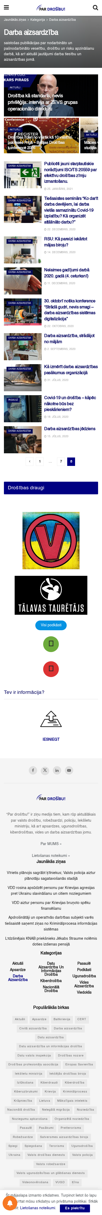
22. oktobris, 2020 (60, 326)
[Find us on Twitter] (45, 771)
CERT (81, 1019)
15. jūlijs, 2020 (58, 436)
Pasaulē (13, 400)
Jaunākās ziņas (15, 20)
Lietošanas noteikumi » (51, 856)
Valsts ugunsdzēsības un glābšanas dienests (50, 1173)
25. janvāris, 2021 (60, 189)
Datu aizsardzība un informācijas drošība (51, 969)
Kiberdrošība (51, 981)
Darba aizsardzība (62, 20)
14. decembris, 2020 (61, 252)
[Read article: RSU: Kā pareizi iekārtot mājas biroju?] (23, 249)
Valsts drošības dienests (46, 1155)
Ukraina (14, 1155)
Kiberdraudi (49, 1082)
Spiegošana (33, 1146)
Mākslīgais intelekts (72, 1101)
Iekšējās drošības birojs (67, 1073)
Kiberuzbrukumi (26, 1091)
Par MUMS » (51, 844)
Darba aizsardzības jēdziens (69, 429)
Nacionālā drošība (51, 989)
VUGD (60, 1182)
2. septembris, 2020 (61, 349)
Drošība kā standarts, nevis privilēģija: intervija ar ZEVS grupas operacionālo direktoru (43, 102)
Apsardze (18, 970)
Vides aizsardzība (84, 984)
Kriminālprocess (75, 1091)
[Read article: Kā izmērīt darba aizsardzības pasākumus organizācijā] (23, 377)
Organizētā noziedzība (72, 1119)
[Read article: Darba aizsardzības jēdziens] (23, 439)
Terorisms (56, 1146)
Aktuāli (15, 88)
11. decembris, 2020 (61, 283)
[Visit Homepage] (51, 8)
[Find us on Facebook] (33, 770)
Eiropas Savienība (79, 1064)
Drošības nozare (71, 1055)
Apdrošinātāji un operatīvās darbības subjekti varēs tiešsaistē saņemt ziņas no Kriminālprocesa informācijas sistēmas (51, 923)
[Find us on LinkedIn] (57, 770)
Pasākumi (46, 1128)
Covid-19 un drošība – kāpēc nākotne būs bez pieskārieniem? (70, 404)
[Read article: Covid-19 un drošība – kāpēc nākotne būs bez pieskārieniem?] (23, 408)
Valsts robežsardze (50, 1164)
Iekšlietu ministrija (28, 1073)
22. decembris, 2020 (61, 229)
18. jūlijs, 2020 (58, 417)
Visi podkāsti (51, 625)
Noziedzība (85, 1110)
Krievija (50, 1091)
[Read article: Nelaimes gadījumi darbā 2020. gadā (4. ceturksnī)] (23, 280)
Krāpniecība (23, 1101)
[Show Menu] (6, 8)
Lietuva (44, 1101)
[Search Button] (95, 8)
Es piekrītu (75, 1208)
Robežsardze (23, 1137)
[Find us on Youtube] (69, 770)
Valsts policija (82, 1155)
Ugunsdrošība (84, 976)
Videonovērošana (35, 1182)
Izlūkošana (25, 1082)
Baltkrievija (62, 1019)
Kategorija (37, 20)
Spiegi (13, 1146)
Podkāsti (84, 970)
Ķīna (75, 1182)
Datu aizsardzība (51, 1037)
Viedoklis (84, 992)
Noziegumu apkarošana (30, 1119)
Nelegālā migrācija (56, 1110)
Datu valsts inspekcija (34, 1055)
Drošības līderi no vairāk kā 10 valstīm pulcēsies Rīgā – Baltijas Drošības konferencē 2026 (40, 142)
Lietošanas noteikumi (37, 1208)
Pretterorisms (71, 1128)
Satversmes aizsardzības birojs (64, 1137)
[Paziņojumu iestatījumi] (10, 1203)
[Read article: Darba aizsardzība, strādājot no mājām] (23, 346)
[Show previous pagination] (29, 461)
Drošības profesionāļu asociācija (33, 1064)
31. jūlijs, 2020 (58, 380)
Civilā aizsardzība (33, 1028)
